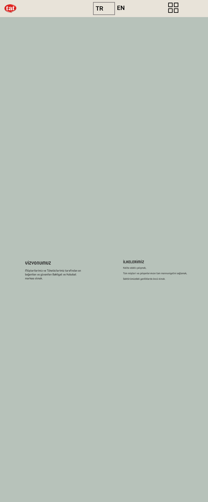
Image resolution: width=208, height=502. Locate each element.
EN (121, 7)
